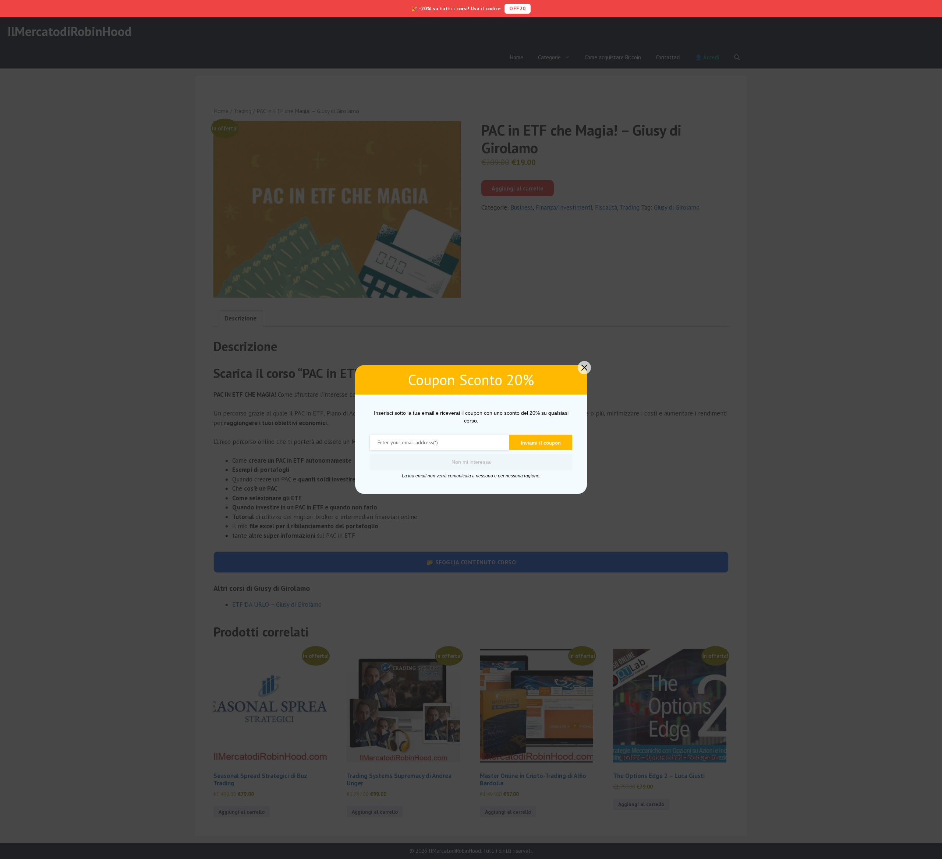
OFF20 (517, 8)
